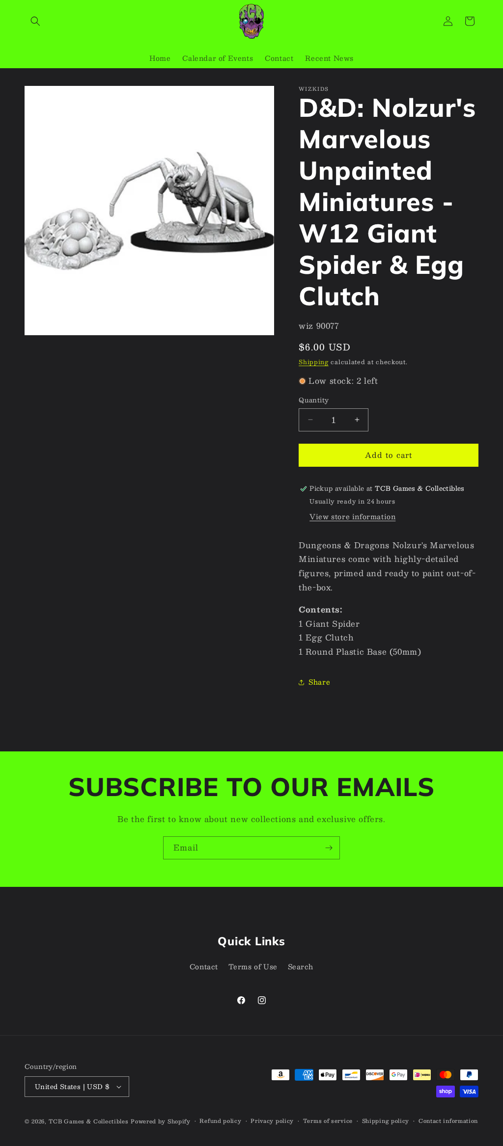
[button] (35, 21)
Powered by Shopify (161, 1121)
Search (301, 966)
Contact (204, 966)
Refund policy (220, 1121)
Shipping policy (386, 1121)
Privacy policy (272, 1121)
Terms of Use (253, 966)
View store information (352, 516)
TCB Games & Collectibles (89, 1121)
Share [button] (319, 682)
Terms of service (328, 1121)
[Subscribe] (328, 847)
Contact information (448, 1121)
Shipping (314, 362)
